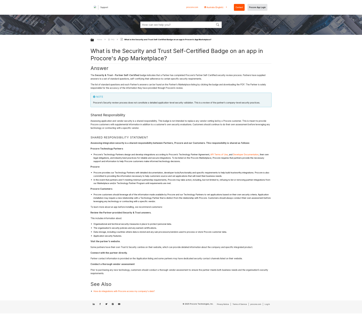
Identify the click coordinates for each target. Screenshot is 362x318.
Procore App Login (257, 7)
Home (100, 39)
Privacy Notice (223, 304)
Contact (239, 7)
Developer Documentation (246, 154)
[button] (218, 24)
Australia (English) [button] (214, 7)
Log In (267, 304)
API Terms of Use (219, 154)
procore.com (192, 7)
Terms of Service (239, 304)
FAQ (112, 39)
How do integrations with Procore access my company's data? (124, 291)
